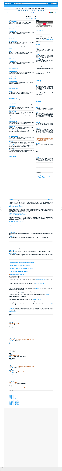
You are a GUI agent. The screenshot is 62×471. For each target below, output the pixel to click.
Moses (11, 225)
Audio (26, 18)
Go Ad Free (2, 467)
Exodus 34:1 (37, 54)
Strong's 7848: (11, 329)
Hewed (41, 169)
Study (31, 18)
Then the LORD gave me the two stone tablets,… (15, 222)
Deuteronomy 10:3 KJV (12, 399)
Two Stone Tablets (12, 232)
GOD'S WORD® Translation (13, 81)
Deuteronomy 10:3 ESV (12, 397)
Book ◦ (49, 199)
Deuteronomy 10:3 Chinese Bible (14, 402)
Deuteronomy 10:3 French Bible (13, 403)
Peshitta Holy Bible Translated (13, 144)
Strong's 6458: (11, 340)
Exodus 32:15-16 (38, 101)
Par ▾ (14, 20)
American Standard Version (13, 71)
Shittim (37, 165)
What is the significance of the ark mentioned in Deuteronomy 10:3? (20, 271)
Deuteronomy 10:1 (44, 279)
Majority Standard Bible (12, 103)
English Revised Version (12, 78)
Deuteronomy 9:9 (38, 75)
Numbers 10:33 (38, 107)
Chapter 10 (12, 12)
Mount (43, 169)
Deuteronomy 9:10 (38, 80)
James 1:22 (39, 299)
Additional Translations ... (12, 156)
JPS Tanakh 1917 (11, 149)
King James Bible (11, 38)
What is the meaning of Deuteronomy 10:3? (16, 261)
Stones (41, 165)
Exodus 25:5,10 (38, 143)
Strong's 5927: (11, 367)
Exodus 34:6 (51, 303)
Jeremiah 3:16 (38, 122)
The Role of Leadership (12, 253)
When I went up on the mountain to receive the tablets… (16, 221)
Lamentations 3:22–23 (46, 291)
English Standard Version (12, 28)
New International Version (13, 21)
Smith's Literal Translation (13, 121)
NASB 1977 (10, 51)
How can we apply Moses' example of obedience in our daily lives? (20, 265)
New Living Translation (12, 24)
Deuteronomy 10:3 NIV (12, 395)
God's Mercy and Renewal (13, 246)
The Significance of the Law (13, 257)
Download (51, 39)
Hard (38, 169)
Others (52, 169)
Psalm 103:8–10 (39, 291)
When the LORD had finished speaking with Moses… (16, 213)
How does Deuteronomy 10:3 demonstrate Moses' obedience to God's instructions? (22, 262)
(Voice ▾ (40, 20)
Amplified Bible (11, 58)
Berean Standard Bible (12, 31)
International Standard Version (13, 88)
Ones (48, 169)
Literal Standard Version (12, 111)
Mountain (45, 169)
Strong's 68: (11, 351)
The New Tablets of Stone (39, 30)
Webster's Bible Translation (13, 98)
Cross (29, 18)
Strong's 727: (11, 324)
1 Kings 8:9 (37, 85)
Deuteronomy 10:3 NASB (12, 398)
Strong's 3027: (11, 388)
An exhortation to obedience (41, 177)
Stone (39, 165)
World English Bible (12, 106)
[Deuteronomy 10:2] (1, 211)
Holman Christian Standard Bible (14, 68)
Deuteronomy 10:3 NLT (12, 396)
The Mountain (12, 236)
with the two (42, 34)
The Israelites (12, 239)
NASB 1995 (10, 48)
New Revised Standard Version (13, 136)
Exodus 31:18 (38, 58)
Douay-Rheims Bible (12, 126)
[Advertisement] (31, 193)
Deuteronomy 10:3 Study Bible (13, 400)
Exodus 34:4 (37, 157)
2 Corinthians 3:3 (47, 294)
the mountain (38, 34)
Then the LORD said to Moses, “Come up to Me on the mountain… (18, 214)
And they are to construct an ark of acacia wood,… (16, 205)
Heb (35, 18)
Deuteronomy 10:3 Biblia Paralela (14, 401)
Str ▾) (16, 20)
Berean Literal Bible (12, 34)
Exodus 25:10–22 (38, 279)
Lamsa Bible (11, 141)
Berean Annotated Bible (12, 61)
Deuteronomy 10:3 (12, 308)
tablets (45, 34)
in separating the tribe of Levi (40, 175)
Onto (50, 169)
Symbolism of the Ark (12, 250)
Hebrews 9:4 (37, 90)
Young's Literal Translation (13, 118)
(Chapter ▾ (12, 20)
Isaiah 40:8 (20, 292)
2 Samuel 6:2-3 (38, 128)
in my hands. (48, 34)
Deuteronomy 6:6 (34, 299)
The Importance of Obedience (13, 243)
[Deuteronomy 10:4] (61, 211)
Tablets (45, 165)
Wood (47, 165)
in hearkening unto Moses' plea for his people (43, 176)
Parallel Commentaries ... (12, 311)
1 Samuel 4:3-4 (38, 112)
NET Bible (10, 91)
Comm (33, 18)
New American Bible (12, 133)
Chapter (51, 199)
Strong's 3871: (11, 356)
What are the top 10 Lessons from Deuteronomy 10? (18, 274)
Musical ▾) (43, 20)
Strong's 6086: (11, 335)
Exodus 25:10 (38, 44)
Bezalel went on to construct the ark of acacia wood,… (16, 206)
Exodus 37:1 (37, 48)
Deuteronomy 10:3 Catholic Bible (14, 404)
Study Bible (11, 199)
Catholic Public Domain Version (13, 129)
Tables (43, 165)
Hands (37, 169)
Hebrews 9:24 (11, 302)
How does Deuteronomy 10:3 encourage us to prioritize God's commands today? (21, 268)
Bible (6, 12)
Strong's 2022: (11, 372)
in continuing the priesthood (40, 174)
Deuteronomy (9, 12)
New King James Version (13, 41)
